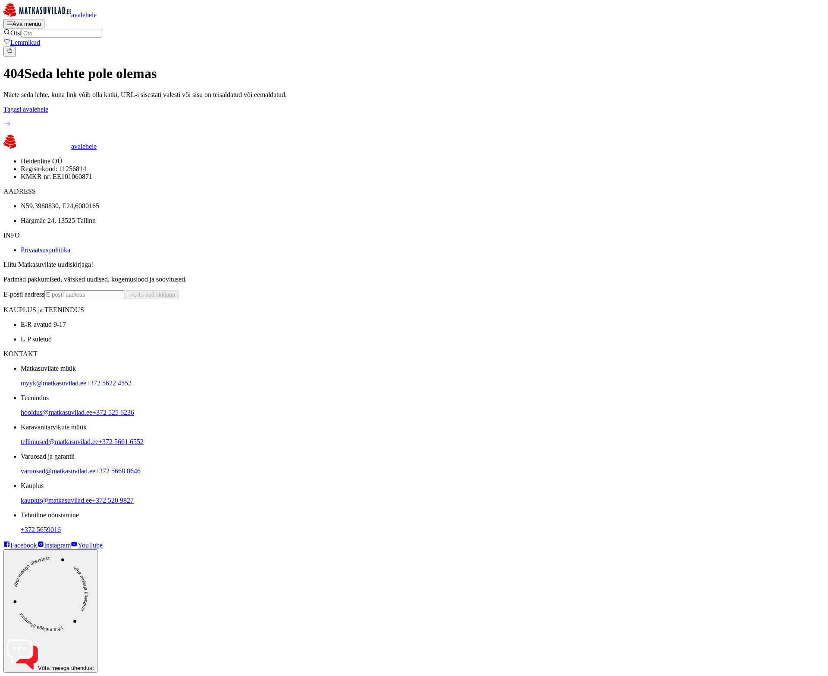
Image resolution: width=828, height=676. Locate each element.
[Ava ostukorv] (9, 51)
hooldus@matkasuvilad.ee (56, 412)
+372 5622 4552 (109, 383)
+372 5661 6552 (121, 441)
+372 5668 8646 (118, 471)
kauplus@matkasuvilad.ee (56, 500)
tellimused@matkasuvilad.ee (59, 441)
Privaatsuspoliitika (45, 250)
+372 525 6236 (113, 412)
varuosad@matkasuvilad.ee (58, 471)
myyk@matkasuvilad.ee (53, 383)
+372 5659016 (41, 529)
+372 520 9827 (113, 500)
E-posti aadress (23, 294)
